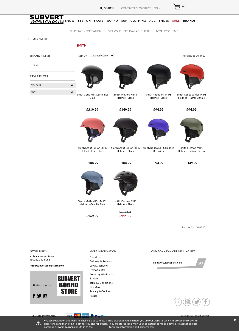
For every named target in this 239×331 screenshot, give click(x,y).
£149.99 (125, 109)
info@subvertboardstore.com (47, 265)
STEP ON (84, 20)
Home (32, 39)
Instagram (45, 296)
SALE (176, 20)
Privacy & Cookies (100, 291)
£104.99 (92, 163)
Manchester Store (43, 256)
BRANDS (189, 20)
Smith (36, 65)
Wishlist (145, 8)
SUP (124, 20)
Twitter (39, 296)
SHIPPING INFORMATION (85, 31)
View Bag (174, 9)
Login (157, 8)
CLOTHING (138, 20)
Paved (93, 295)
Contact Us (129, 8)
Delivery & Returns (101, 261)
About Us (95, 256)
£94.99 (158, 109)
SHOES (164, 20)
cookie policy (101, 326)
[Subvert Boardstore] (46, 22)
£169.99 (92, 216)
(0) (182, 6)
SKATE (99, 20)
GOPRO (112, 20)
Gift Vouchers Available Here (129, 31)
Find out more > (42, 285)
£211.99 (125, 216)
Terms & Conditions (101, 282)
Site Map (95, 287)
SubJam (94, 278)
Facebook (35, 296)
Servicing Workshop (101, 274)
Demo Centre (97, 269)
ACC (152, 20)
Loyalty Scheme (167, 31)
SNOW (70, 20)
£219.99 (92, 109)
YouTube (187, 302)
